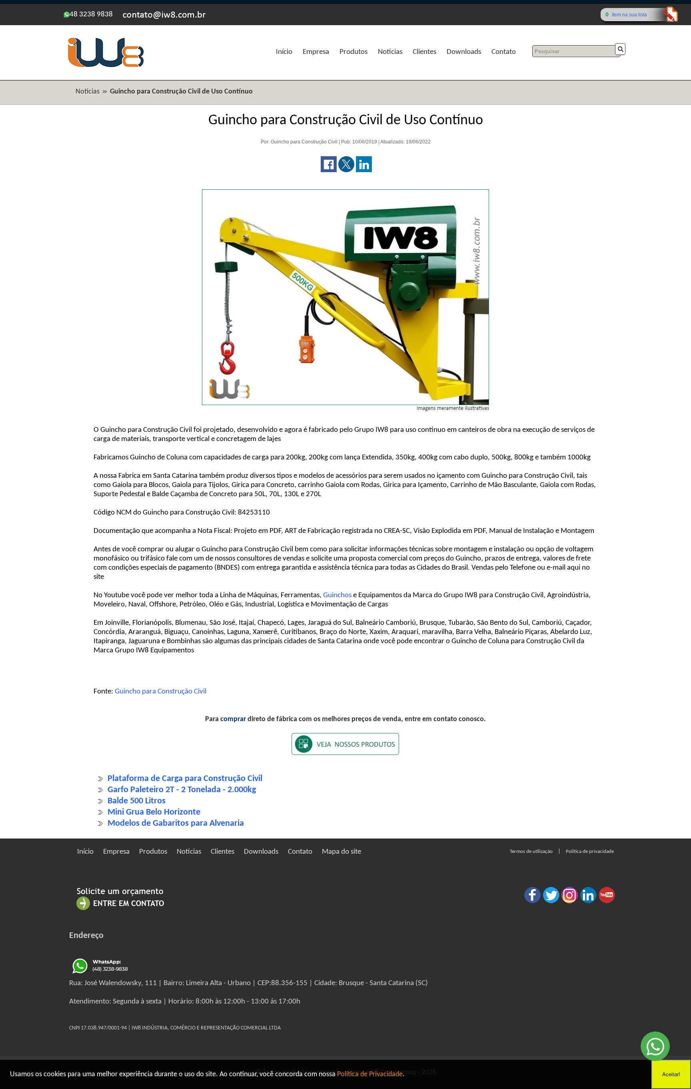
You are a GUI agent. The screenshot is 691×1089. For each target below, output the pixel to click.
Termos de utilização (531, 851)
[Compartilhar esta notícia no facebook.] (329, 170)
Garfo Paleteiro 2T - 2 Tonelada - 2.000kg (182, 790)
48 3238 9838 (91, 14)
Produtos (353, 52)
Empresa (316, 52)
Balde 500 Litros (137, 801)
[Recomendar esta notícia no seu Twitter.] (346, 170)
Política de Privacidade (370, 1074)
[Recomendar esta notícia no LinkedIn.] (364, 170)
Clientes (424, 52)
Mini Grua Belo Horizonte (154, 812)
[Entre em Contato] (120, 910)
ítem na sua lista (629, 15)
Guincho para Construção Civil (160, 692)
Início (284, 52)
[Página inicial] (106, 66)
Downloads (464, 52)
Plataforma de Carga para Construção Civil (185, 778)
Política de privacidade (590, 851)
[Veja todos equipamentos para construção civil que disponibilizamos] (345, 749)
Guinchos (337, 595)
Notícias (390, 52)
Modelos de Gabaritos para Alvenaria (176, 823)
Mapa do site (341, 852)
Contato (503, 52)
